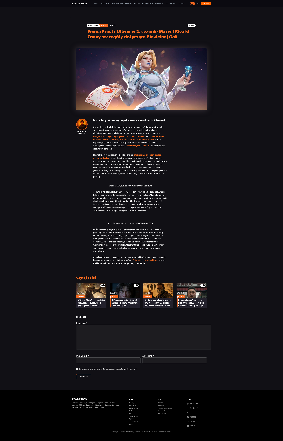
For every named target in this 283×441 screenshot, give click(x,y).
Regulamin (161, 405)
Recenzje (105, 4)
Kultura (128, 4)
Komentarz (81, 323)
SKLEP (181, 4)
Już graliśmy (170, 4)
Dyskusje (159, 4)
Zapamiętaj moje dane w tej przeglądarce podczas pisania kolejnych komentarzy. (108, 369)
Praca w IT (161, 411)
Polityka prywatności (165, 408)
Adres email (148, 356)
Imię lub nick (82, 356)
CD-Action (93, 25)
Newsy (96, 4)
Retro (137, 4)
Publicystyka (117, 4)
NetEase (192, 25)
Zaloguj (206, 3)
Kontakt (160, 403)
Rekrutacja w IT (163, 413)
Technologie (147, 4)
